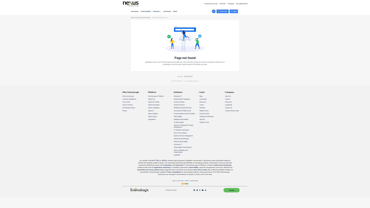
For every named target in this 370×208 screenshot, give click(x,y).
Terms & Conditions (177, 81)
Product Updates (146, 11)
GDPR (186, 180)
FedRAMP (177, 155)
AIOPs (164, 160)
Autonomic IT (178, 144)
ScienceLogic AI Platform (156, 96)
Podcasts (202, 108)
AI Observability (179, 122)
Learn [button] (202, 92)
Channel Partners (179, 105)
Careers (227, 99)
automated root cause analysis (148, 170)
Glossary (202, 119)
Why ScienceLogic (128, 96)
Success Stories (204, 113)
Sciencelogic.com (210, 4)
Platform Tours (204, 111)
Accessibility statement (192, 81)
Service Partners (127, 105)
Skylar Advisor (152, 116)
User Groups (167, 11)
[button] (222, 11)
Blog (201, 96)
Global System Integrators (182, 99)
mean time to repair (200, 170)
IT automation (166, 165)
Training (231, 4)
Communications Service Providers (184, 113)
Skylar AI (151, 111)
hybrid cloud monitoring (222, 165)
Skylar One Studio (153, 102)
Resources (203, 102)
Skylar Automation (154, 105)
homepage (166, 64)
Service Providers (179, 102)
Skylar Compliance (154, 108)
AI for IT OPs (154, 160)
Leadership (228, 105)
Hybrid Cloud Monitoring (181, 139)
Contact (231, 190)
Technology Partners (128, 108)
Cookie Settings (194, 180)
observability (193, 167)
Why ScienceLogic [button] (130, 92)
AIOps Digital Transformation (183, 147)
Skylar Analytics (153, 113)
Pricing (124, 111)
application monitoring (162, 167)
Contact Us (228, 108)
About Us (228, 96)
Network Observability (181, 141)
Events (175, 11)
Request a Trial (204, 122)
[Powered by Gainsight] (185, 76)
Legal (173, 180)
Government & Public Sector (182, 111)
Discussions (134, 11)
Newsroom (228, 102)
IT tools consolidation (173, 172)
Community (203, 99)
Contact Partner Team (232, 111)
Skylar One (151, 99)
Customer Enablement (129, 99)
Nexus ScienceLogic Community (141, 17)
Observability (178, 116)
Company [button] (229, 92)
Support (222, 4)
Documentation (242, 4)
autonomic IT (180, 165)
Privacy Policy (180, 180)
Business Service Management (183, 136)
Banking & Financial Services (182, 108)
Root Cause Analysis (180, 133)
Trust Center (126, 102)
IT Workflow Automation (181, 130)
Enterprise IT (178, 96)
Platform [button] (152, 92)
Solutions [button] (178, 92)
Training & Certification (207, 116)
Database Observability (181, 119)
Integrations (152, 119)
